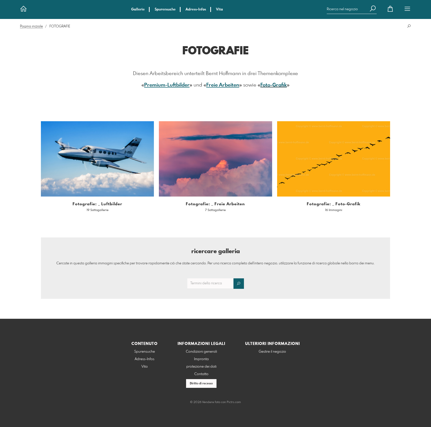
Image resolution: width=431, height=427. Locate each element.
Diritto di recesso (201, 383)
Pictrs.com (234, 402)
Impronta (201, 359)
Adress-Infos (196, 9)
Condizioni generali (201, 351)
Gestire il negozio (272, 351)
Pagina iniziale (31, 26)
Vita (219, 9)
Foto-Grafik (273, 85)
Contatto (201, 374)
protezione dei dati (201, 366)
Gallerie (138, 9)
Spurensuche (165, 9)
